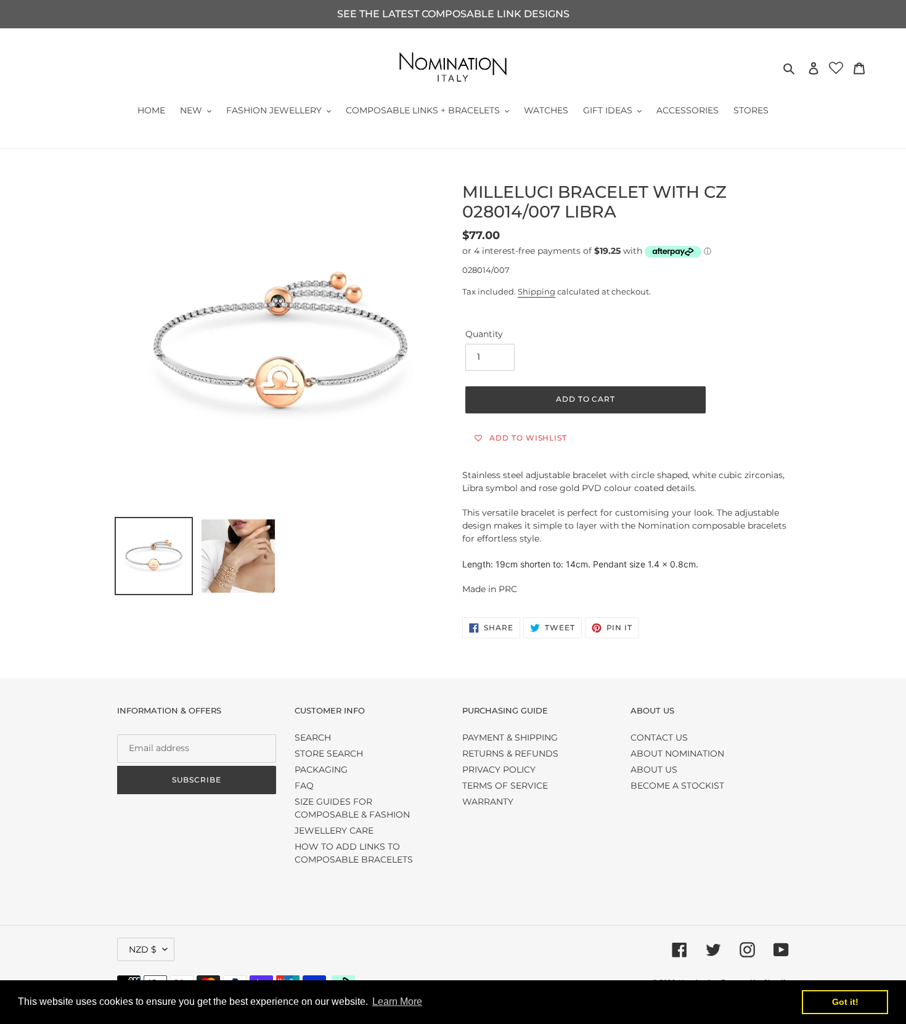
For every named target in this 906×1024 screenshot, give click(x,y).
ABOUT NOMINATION (677, 753)
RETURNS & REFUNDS (510, 753)
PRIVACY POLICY (499, 769)
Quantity (484, 333)
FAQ (304, 785)
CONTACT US (659, 737)
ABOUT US (654, 769)
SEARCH (313, 737)
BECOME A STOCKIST (677, 785)
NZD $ (143, 949)
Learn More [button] (397, 1001)
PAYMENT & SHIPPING (510, 737)
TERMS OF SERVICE (505, 785)
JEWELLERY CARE (334, 830)
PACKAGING (321, 769)
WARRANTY (487, 801)
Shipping (536, 291)
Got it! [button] (845, 1002)
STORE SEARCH (329, 753)
